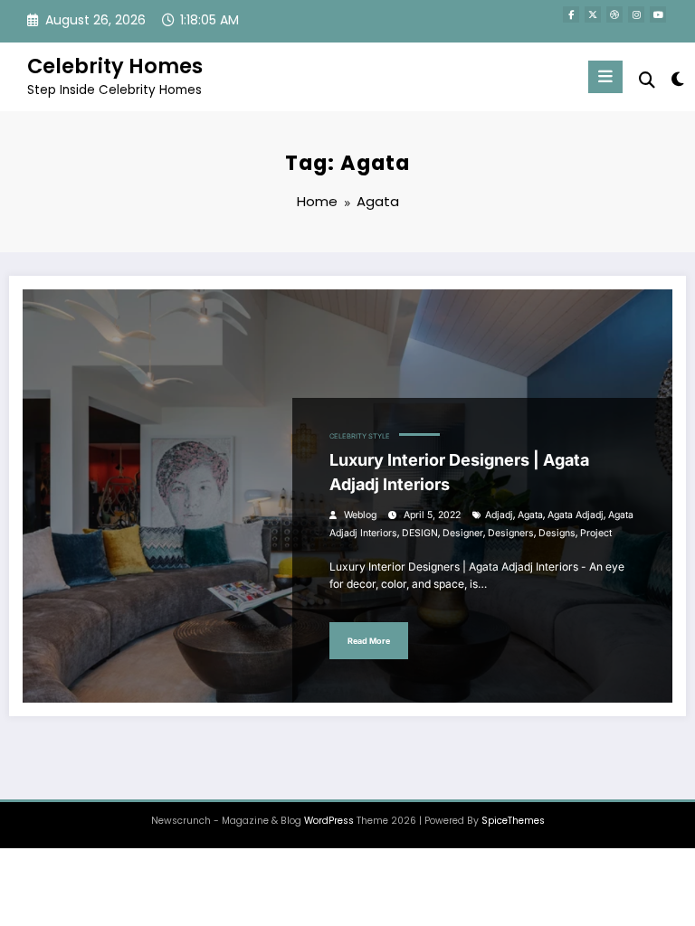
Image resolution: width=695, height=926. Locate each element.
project (596, 533)
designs (557, 533)
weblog (360, 515)
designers (511, 533)
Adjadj (499, 515)
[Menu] (605, 77)
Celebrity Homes (115, 66)
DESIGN (420, 533)
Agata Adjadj (575, 515)
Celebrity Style (359, 436)
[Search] (647, 80)
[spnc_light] (676, 79)
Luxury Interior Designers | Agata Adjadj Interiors (459, 472)
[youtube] (658, 14)
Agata (530, 515)
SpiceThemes (513, 820)
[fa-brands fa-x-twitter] (593, 14)
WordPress (329, 820)
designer (463, 533)
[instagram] (636, 14)
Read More (369, 641)
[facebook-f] (571, 14)
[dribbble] (614, 14)
